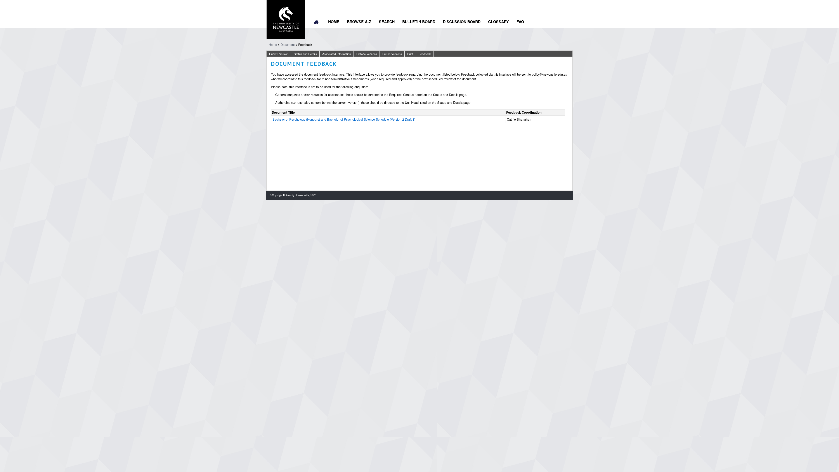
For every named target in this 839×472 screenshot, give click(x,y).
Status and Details (305, 54)
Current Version (278, 54)
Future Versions (392, 54)
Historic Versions (366, 54)
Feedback (425, 54)
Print (410, 54)
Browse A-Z (359, 21)
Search (387, 21)
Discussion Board (461, 21)
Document (288, 44)
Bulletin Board (418, 21)
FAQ (520, 21)
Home (316, 22)
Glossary (498, 21)
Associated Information (336, 54)
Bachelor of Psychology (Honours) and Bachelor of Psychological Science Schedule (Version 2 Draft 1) (343, 119)
